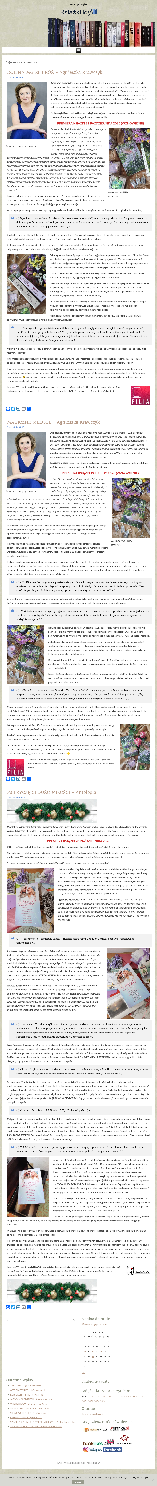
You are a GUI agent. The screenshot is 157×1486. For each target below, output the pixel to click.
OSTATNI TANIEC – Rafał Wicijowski (28, 1390)
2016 (108, 1396)
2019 (126, 1396)
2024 (90, 1400)
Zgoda (78, 1481)
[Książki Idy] (78, 12)
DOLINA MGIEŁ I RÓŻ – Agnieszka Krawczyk (54, 72)
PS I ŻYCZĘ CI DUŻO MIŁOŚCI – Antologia (51, 792)
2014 (96, 1396)
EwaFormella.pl (64, 1462)
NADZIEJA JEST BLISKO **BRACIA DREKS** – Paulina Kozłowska (42, 1422)
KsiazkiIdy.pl (79, 1462)
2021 (138, 1396)
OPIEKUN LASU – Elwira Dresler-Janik (28, 1403)
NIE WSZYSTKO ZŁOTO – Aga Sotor (28, 1413)
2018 (120, 1396)
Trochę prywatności (92, 1414)
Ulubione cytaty (95, 1381)
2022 (144, 1396)
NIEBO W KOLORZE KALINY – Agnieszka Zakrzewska (36, 1426)
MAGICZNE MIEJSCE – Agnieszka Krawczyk (53, 422)
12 (93, 1351)
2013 (90, 1396)
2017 (114, 1396)
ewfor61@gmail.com (95, 1324)
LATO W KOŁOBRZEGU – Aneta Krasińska (31, 1399)
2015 (102, 1396)
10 (85, 1351)
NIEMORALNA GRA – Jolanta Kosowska (29, 1408)
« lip (83, 1372)
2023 (84, 1400)
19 (93, 1356)
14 (101, 1351)
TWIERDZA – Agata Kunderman (25, 1385)
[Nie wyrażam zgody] (153, 1479)
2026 (102, 1400)
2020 (132, 1396)
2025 (96, 1400)
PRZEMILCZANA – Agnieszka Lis (26, 1417)
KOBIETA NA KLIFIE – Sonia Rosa (26, 1394)
